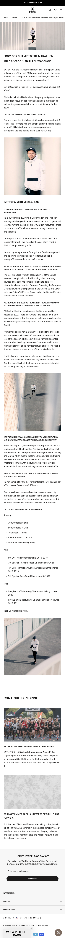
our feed (10, 124)
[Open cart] (61, 10)
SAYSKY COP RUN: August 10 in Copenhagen (29, 746)
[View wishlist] (55, 10)
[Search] (50, 10)
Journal (14, 18)
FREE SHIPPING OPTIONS (32, 3)
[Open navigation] (5, 10)
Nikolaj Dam (25, 70)
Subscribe (32, 879)
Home (5, 18)
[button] (17, 933)
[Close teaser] (31, 928)
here (25, 611)
